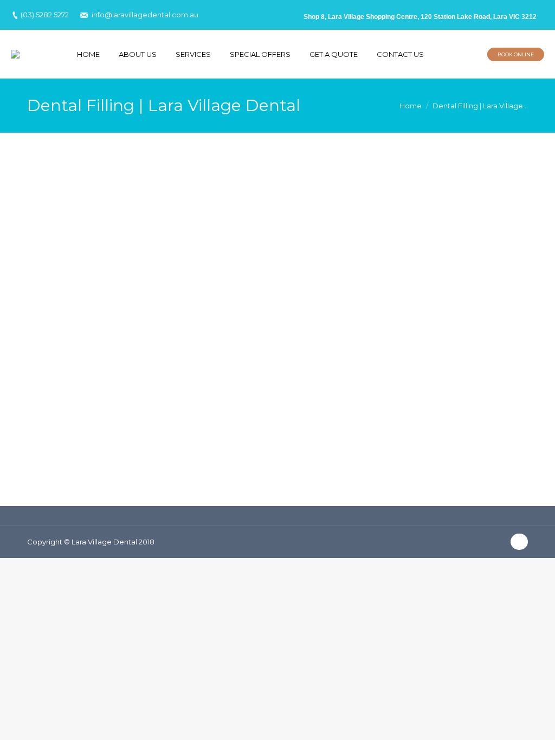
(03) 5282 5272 (45, 14)
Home (410, 105)
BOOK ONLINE (516, 54)
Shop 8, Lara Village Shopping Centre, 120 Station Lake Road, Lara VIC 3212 (420, 17)
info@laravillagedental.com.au (145, 14)
